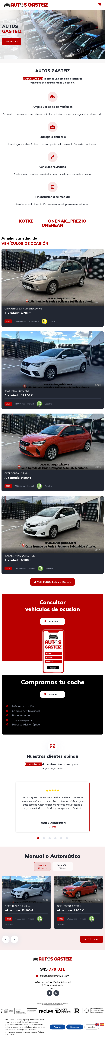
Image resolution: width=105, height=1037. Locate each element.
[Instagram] (56, 993)
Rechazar (74, 1027)
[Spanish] (102, 1024)
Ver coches (11, 41)
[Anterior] (6, 939)
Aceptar (57, 1027)
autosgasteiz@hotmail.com (54, 975)
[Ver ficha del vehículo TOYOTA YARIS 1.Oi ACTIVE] (53, 535)
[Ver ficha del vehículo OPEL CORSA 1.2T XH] (53, 453)
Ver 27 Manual (92, 939)
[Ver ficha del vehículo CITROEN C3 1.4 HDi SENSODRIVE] (53, 288)
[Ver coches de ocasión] (52, 34)
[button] (38, 838)
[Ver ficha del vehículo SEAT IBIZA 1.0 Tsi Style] (53, 370)
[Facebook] (49, 993)
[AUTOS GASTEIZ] (26, 4)
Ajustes (91, 1027)
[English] (97, 1024)
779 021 (52, 969)
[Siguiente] (14, 939)
